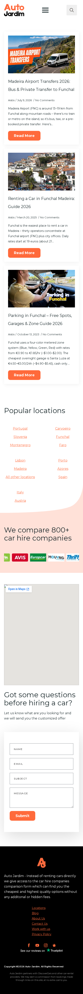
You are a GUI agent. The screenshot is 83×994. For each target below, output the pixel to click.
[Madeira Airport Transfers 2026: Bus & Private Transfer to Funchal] (41, 54)
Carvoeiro (63, 428)
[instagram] (46, 945)
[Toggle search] (71, 10)
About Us (38, 918)
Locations (39, 908)
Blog (35, 913)
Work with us (41, 929)
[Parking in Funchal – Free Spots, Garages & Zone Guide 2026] (41, 289)
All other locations (20, 477)
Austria (20, 501)
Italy (20, 492)
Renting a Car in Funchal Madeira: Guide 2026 (41, 202)
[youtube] (37, 945)
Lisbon (20, 460)
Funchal (63, 437)
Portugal (20, 428)
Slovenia (20, 437)
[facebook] (29, 945)
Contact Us (40, 924)
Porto (62, 460)
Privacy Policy (41, 934)
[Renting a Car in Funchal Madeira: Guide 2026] (41, 171)
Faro (62, 445)
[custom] (54, 945)
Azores (62, 469)
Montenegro (20, 445)
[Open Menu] (45, 10)
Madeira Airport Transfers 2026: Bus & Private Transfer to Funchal (41, 85)
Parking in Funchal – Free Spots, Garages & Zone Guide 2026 (40, 319)
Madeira (20, 469)
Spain (62, 477)
